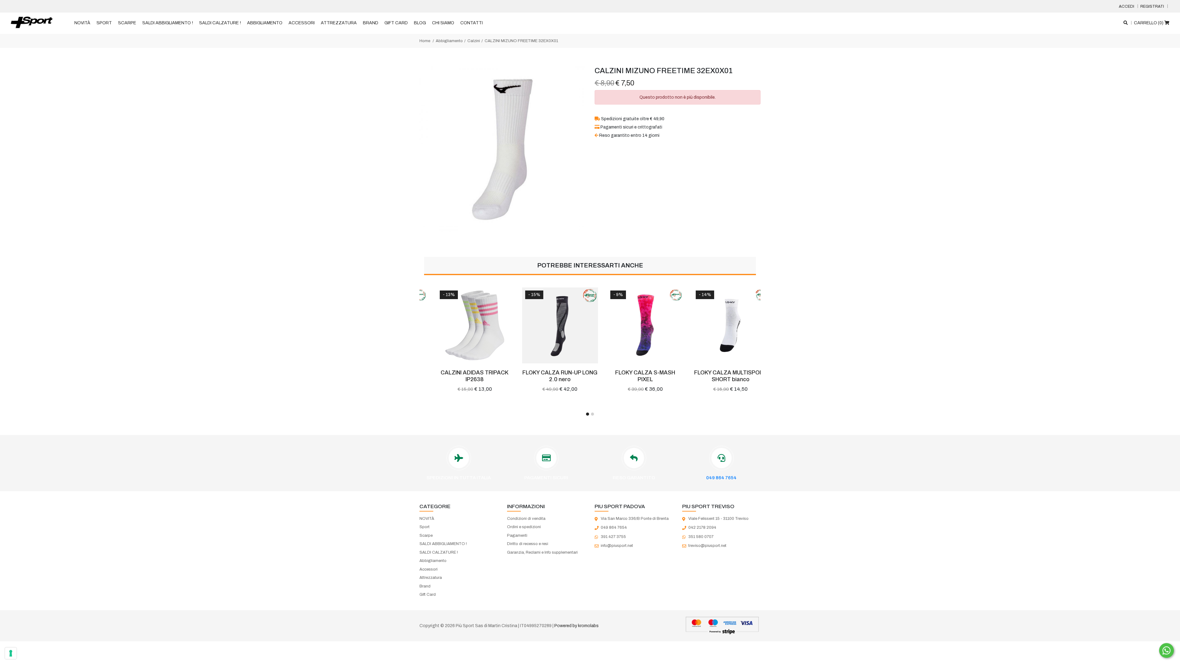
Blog (420, 23)
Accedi (1126, 6)
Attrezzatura (339, 23)
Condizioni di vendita (526, 518)
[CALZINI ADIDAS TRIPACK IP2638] (462, 325)
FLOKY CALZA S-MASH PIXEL (633, 376)
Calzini (473, 41)
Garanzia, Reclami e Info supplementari (542, 552)
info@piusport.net (617, 545)
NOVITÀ (82, 23)
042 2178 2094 (702, 527)
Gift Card (396, 23)
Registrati (1152, 6)
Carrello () (1149, 23)
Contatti (471, 23)
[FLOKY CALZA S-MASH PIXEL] (633, 325)
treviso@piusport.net (707, 545)
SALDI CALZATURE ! (220, 23)
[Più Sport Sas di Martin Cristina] (32, 23)
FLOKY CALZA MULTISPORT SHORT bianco (718, 376)
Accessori (302, 23)
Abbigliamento (264, 23)
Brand (370, 23)
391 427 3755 (613, 537)
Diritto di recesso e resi (527, 544)
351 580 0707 (701, 537)
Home (424, 41)
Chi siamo (443, 23)
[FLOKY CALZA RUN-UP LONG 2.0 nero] (547, 325)
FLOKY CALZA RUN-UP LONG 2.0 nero (547, 376)
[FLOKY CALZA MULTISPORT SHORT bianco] (718, 325)
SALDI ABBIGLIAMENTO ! (167, 23)
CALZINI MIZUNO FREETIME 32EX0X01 (521, 41)
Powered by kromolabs (576, 625)
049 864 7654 (721, 477)
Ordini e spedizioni (524, 527)
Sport (104, 23)
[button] (587, 414)
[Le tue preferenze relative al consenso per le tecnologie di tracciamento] (11, 653)
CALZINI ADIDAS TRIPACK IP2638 (462, 376)
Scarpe (127, 23)
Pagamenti (517, 535)
